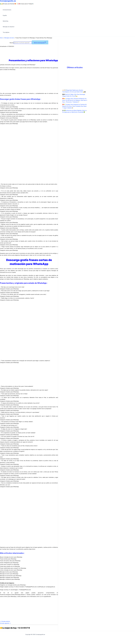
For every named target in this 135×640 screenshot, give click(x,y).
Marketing (5, 21)
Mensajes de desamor (8, 26)
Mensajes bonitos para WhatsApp (9, 572)
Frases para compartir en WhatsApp (9, 564)
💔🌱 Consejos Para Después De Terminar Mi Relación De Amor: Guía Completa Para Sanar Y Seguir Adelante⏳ (74, 106)
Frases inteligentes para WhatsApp (9, 562)
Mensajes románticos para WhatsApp (10, 579)
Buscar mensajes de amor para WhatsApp (11, 557)
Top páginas (6, 32)
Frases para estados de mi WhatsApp (10, 566)
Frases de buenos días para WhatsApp (10, 560)
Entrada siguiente (5, 623)
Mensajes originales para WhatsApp (9, 577)
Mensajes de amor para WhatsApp (9, 573)
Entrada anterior (5, 621)
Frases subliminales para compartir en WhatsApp (13, 568)
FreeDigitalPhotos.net (31, 586)
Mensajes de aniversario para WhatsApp (10, 575)
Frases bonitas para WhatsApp (8, 559)
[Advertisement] (29, 81)
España (5, 15)
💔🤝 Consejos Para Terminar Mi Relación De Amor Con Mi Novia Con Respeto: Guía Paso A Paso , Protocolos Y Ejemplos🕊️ (74, 100)
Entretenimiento (7, 9)
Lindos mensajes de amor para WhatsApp (11, 570)
